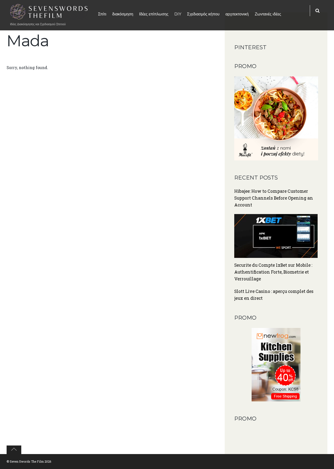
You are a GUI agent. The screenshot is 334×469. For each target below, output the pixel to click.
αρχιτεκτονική (237, 14)
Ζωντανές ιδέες (268, 14)
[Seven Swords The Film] (49, 16)
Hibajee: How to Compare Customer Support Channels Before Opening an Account (273, 198)
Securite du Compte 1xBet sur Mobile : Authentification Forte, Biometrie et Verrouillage (273, 272)
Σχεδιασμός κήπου (203, 14)
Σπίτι (102, 14)
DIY (177, 14)
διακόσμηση (122, 14)
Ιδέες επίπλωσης (153, 14)
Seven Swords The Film (27, 461)
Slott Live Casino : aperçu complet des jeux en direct (273, 295)
